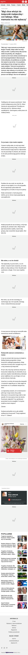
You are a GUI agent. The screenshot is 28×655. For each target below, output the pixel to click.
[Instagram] (4, 648)
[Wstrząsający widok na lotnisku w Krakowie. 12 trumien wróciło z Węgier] (22, 583)
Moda (23, 5)
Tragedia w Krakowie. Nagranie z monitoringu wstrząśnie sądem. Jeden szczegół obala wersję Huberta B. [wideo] (8, 552)
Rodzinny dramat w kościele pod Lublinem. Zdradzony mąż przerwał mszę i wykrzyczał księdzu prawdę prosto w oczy (8, 560)
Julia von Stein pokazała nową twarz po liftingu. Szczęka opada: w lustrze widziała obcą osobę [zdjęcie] (8, 589)
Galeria (12, 450)
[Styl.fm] (4, 2)
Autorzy (14, 627)
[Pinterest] (7, 648)
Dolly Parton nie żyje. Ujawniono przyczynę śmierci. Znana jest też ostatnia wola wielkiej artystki (7, 597)
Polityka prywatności (14, 632)
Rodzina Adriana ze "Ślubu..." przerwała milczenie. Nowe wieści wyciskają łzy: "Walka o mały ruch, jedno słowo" (8, 545)
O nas (14, 621)
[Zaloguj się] (23, 2)
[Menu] (26, 2)
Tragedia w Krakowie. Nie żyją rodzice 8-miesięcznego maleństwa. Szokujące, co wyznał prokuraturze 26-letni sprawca (8, 567)
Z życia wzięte (4, 8)
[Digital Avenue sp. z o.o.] (9, 652)
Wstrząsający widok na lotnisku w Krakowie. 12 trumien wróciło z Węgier (8, 582)
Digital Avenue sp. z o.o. (19, 503)
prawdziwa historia (5, 488)
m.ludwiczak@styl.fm (16, 499)
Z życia (19, 5)
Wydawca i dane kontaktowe (14, 623)
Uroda (8, 5)
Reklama (14, 625)
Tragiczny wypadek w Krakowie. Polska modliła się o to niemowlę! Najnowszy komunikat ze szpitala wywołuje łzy (8, 538)
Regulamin (14, 630)
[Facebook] (1, 648)
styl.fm (14, 638)
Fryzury (13, 5)
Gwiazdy (3, 5)
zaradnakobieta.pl (14, 640)
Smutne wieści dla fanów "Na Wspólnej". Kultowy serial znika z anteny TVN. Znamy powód (8, 575)
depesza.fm (14, 643)
